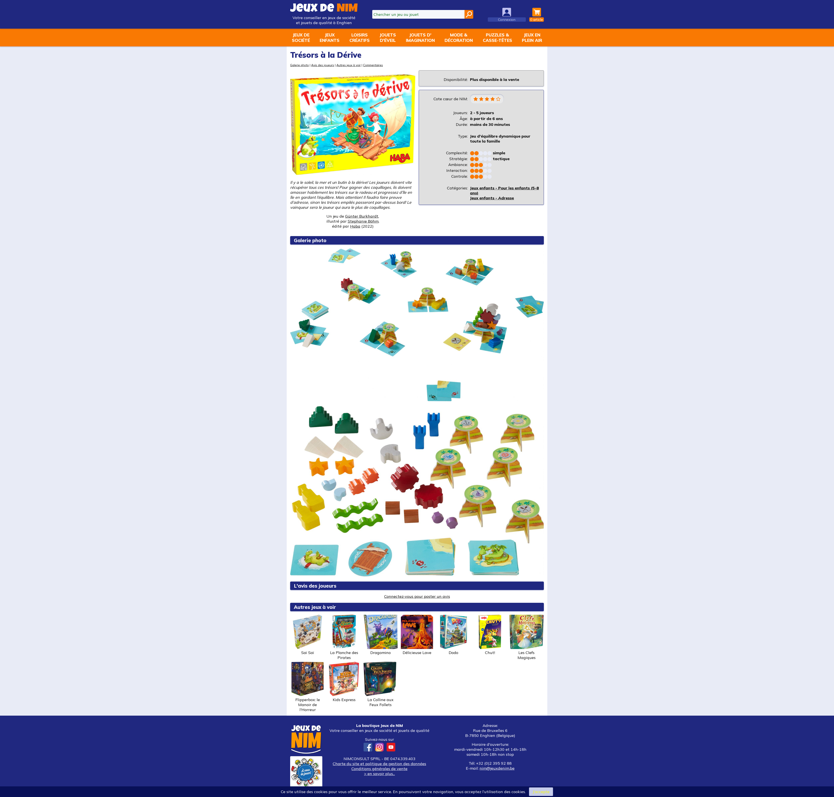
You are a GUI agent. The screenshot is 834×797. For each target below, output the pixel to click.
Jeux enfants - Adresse (492, 198)
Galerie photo (299, 65)
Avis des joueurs (322, 65)
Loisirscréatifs (359, 37)
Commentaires (373, 65)
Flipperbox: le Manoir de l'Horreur (307, 704)
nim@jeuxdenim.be (497, 768)
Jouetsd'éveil (387, 37)
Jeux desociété (301, 37)
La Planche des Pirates (344, 655)
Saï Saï (307, 652)
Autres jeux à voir (348, 65)
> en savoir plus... (379, 773)
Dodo (453, 652)
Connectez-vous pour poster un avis (417, 596)
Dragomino (380, 652)
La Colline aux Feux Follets (380, 702)
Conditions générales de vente (379, 768)
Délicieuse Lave (417, 652)
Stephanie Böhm (363, 221)
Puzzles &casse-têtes (497, 37)
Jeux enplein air (532, 37)
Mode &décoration (459, 37)
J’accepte (541, 791)
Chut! (490, 652)
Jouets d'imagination (420, 37)
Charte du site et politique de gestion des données (379, 763)
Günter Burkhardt (361, 216)
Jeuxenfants (329, 37)
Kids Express (344, 699)
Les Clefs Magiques (527, 655)
